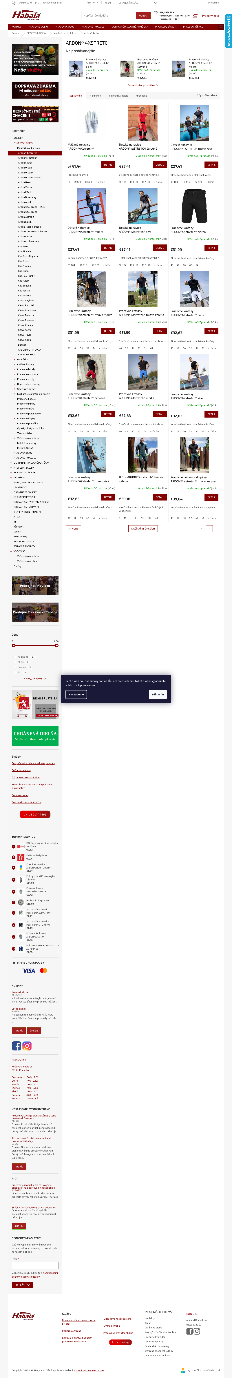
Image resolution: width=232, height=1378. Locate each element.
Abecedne (141, 96)
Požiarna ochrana (21, 770)
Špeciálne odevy (26, 389)
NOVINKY (18, 138)
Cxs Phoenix (24, 266)
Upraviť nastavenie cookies (89, 1370)
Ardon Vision (25, 187)
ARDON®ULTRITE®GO (29, 350)
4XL (157, 518)
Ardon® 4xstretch (27, 153)
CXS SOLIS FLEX (26, 354)
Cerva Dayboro (26, 300)
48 (178, 265)
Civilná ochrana (20, 795)
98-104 (122, 182)
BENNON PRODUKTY (24, 546)
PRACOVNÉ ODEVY (23, 143)
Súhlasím (158, 694)
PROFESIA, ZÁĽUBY (24, 468)
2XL (142, 518)
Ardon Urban (25, 168)
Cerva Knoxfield (26, 305)
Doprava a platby (154, 1341)
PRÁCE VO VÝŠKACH (24, 472)
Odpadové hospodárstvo (26, 777)
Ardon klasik (25, 222)
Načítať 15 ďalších (143, 528)
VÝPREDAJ (19, 527)
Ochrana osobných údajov (159, 1351)
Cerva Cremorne (27, 310)
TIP (15, 522)
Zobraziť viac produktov (141, 85)
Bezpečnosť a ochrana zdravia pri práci (33, 763)
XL (135, 518)
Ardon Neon (24, 182)
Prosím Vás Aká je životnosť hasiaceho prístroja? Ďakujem (34, 1117)
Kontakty (92, 3)
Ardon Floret (25, 236)
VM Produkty (20, 536)
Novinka (24, 667)
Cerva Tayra (24, 335)
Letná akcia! (19, 1008)
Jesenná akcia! (20, 992)
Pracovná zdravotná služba (26, 802)
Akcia (23, 662)
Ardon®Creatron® (27, 158)
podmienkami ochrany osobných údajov (35, 1275)
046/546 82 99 (193, 1325)
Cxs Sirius (23, 261)
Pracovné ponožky (27, 423)
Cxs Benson (24, 286)
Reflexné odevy (25, 364)
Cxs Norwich (24, 296)
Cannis (17, 532)
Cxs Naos (23, 246)
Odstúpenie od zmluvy (157, 1355)
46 (172, 265)
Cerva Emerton (26, 315)
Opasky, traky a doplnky (30, 428)
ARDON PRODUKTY (24, 541)
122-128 (146, 182)
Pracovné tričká (25, 409)
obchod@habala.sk (196, 1320)
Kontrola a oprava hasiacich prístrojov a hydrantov (32, 786)
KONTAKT (192, 1313)
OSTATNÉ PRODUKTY (25, 492)
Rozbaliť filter (33, 679)
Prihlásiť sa (22, 1284)
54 (94, 348)
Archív (19, 1030)
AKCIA (17, 517)
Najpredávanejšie (118, 96)
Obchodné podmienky (157, 1346)
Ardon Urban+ (25, 173)
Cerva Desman (26, 320)
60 (184, 265)
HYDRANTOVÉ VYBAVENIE (27, 507)
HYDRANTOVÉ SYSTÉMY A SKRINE (31, 502)
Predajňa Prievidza (155, 1337)
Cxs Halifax (24, 291)
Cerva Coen (24, 340)
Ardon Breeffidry (27, 197)
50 (81, 348)
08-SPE (89, 182)
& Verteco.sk (213, 1370)
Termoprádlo (24, 433)
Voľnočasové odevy (28, 438)
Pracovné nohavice (27, 374)
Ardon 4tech (25, 202)
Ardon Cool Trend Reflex (31, 207)
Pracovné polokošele (29, 414)
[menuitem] (16, 27)
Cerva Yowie (25, 330)
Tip (22, 672)
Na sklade (26, 657)
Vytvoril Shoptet (197, 1370)
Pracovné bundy (26, 369)
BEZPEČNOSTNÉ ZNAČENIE (28, 512)
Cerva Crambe (26, 325)
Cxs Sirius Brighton (28, 256)
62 (190, 265)
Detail (108, 164)
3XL (149, 518)
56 (139, 348)
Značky (17, 566)
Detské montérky (26, 443)
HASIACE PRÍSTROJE (25, 497)
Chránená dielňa (128, 3)
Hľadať (143, 15)
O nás (108, 3)
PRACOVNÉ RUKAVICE (25, 458)
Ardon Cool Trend (27, 212)
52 (87, 348)
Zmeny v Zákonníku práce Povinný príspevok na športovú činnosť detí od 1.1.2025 (33, 1187)
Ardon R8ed (24, 192)
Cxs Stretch (24, 251)
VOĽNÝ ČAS (19, 551)
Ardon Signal (25, 163)
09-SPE (77, 182)
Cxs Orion (23, 271)
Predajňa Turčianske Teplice (160, 1332)
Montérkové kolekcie (29, 148)
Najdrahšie (96, 96)
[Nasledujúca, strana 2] (209, 528)
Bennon (22, 345)
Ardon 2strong (26, 217)
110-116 (134, 182)
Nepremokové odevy (29, 384)
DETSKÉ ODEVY (25, 448)
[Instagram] (27, 1046)
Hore (75, 528)
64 (197, 265)
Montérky (22, 359)
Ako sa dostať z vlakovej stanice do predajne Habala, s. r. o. (32, 1140)
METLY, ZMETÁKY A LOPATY (28, 482)
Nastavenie (76, 694)
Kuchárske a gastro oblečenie (33, 394)
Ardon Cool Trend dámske (32, 231)
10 (69, 182)
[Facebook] (17, 1046)
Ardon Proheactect (28, 241)
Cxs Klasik (23, 281)
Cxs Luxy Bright (26, 276)
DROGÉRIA (19, 477)
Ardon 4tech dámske (29, 227)
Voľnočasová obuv (27, 561)
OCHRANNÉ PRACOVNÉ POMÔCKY (32, 463)
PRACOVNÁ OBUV (23, 453)
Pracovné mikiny (26, 404)
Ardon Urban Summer (29, 177)
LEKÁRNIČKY (20, 487)
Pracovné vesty (25, 379)
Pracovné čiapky (26, 418)
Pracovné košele (26, 399)
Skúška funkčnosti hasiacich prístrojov (34, 1207)
